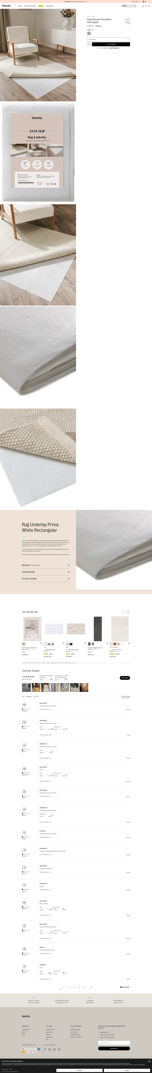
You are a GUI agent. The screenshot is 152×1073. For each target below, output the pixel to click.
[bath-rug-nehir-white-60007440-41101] (67, 644)
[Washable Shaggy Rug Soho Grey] (98, 629)
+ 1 (121, 644)
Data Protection (74, 1032)
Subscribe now (114, 1048)
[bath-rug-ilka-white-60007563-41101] (45, 644)
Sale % (41, 6)
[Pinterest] (45, 1049)
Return (23, 1032)
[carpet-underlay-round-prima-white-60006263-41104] (23, 644)
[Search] (134, 6)
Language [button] (28, 696)
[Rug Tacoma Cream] (120, 629)
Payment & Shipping (75, 1029)
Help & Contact (25, 1029)
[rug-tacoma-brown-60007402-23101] (115, 644)
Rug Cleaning (49, 1032)
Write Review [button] (124, 678)
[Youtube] (49, 1049)
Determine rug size (50, 1029)
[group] (30, 676)
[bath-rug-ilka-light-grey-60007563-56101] (52, 644)
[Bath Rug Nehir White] (76, 629)
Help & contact (135, 1)
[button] (26, 687)
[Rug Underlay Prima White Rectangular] (88, 33)
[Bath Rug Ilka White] (54, 629)
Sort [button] (23, 696)
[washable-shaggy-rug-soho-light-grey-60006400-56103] (93, 644)
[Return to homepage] (6, 6)
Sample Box (49, 6)
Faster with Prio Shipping (113, 48)
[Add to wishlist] (89, 44)
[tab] (125, 697)
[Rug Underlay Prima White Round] (32, 629)
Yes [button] (50, 709)
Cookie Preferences (75, 1034)
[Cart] (149, 6)
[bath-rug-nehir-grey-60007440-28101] (71, 644)
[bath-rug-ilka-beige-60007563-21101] (49, 644)
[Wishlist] (143, 6)
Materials (48, 1034)
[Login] (146, 6)
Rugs (20, 6)
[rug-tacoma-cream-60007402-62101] (111, 644)
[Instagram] (54, 1049)
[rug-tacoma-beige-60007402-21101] (118, 644)
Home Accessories (30, 6)
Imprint (23, 1034)
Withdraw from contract (76, 1037)
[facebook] (59, 1049)
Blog (47, 1039)
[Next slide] (128, 612)
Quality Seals (49, 1037)
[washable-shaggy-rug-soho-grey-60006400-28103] (89, 644)
